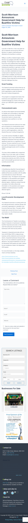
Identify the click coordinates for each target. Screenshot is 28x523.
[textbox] (14, 368)
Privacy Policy (9, 519)
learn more (19, 475)
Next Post (14, 274)
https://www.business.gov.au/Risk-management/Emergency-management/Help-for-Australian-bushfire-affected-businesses (14, 260)
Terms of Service (18, 519)
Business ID (6, 354)
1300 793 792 (10, 453)
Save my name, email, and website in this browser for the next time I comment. (14, 328)
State (4, 372)
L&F (17, 517)
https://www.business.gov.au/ (10, 256)
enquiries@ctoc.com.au (12, 454)
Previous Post (14, 271)
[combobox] (14, 368)
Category (5, 365)
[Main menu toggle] (24, 3)
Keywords (5, 360)
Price (4, 377)
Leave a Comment (6, 25)
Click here (5, 482)
